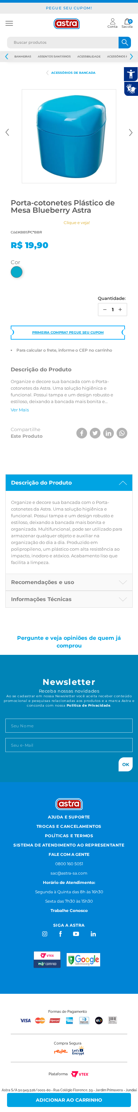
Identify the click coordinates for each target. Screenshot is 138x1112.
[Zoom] (69, 136)
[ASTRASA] (47, 73)
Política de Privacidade (89, 705)
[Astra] (67, 24)
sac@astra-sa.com (69, 873)
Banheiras (22, 56)
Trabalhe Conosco (69, 910)
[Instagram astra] (45, 934)
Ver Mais (20, 409)
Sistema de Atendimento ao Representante (68, 845)
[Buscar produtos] (125, 42)
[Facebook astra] (60, 934)
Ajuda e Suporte (69, 816)
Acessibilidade (88, 56)
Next (131, 56)
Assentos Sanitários (54, 56)
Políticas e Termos (69, 835)
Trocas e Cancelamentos (69, 826)
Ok (125, 764)
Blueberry (16, 272)
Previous (7, 56)
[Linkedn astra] (93, 934)
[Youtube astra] (76, 934)
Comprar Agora (69, 1100)
